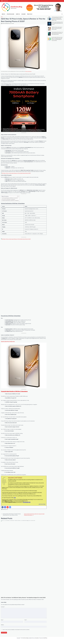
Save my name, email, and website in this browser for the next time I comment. (16, 629)
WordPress (45, 637)
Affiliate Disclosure (10, 14)
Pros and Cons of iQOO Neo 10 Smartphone (8, 199)
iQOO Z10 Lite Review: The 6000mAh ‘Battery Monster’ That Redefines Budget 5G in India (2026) (23, 597)
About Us (3, 14)
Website (2, 624)
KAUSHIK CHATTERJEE (5, 23)
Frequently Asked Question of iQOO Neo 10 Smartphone (10, 200)
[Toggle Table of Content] (17, 196)
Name (2, 619)
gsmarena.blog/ (42, 504)
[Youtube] (8, 507)
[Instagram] (5, 507)
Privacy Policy (29, 14)
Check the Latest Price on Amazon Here (8, 341)
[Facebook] (3, 507)
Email (25, 619)
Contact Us (18, 14)
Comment (3, 606)
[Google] (10, 507)
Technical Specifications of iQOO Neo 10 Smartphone (10, 197)
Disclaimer (23, 14)
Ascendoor (37, 637)
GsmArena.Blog (16, 6)
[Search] (62, 14)
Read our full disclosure (28, 71)
